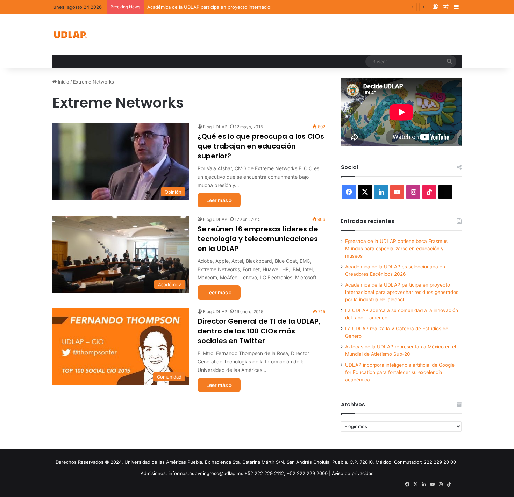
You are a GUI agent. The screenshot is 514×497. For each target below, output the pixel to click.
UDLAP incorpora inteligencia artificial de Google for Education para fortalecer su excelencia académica (400, 372)
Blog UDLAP (215, 126)
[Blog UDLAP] (69, 34)
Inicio (63, 82)
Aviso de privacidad (353, 473)
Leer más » (219, 200)
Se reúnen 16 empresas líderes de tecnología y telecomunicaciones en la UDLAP (258, 238)
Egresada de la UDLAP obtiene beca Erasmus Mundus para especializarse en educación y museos (396, 248)
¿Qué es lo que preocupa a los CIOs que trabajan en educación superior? (261, 146)
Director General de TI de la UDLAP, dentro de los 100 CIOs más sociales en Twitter (259, 331)
